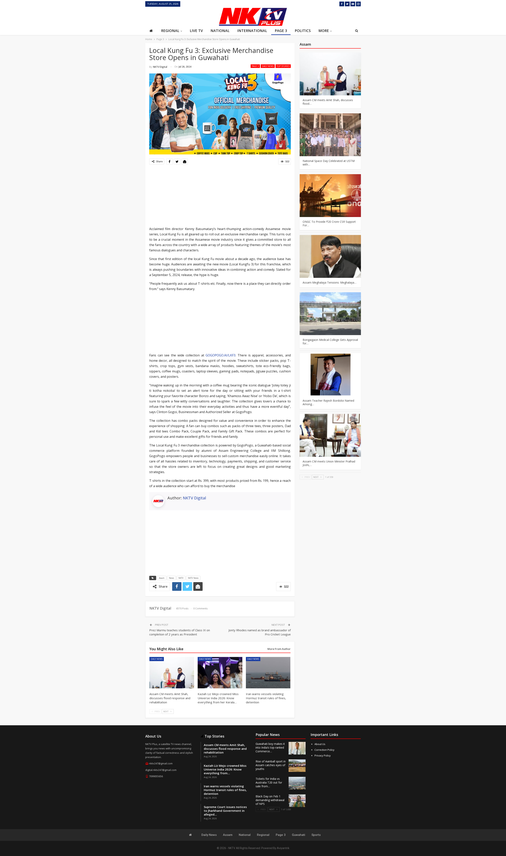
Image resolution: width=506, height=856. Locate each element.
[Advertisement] (180, 16)
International (252, 30)
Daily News (268, 66)
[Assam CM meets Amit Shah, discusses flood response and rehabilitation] (171, 672)
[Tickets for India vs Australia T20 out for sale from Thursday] (297, 783)
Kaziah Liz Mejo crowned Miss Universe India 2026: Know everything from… (225, 769)
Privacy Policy (322, 755)
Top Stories (283, 66)
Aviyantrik (283, 848)
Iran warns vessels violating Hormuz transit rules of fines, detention (225, 790)
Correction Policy (324, 750)
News (171, 578)
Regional (170, 30)
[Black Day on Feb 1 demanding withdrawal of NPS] (297, 800)
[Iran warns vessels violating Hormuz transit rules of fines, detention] (268, 672)
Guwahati (298, 835)
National (220, 30)
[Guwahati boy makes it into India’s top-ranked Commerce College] (297, 748)
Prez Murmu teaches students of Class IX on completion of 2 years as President (179, 632)
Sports (316, 835)
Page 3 (281, 30)
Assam (161, 578)
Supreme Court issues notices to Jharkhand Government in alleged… (225, 810)
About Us (319, 744)
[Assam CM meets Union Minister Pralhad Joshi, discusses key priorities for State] (330, 435)
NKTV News (193, 578)
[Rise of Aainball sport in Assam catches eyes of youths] (297, 765)
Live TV (196, 30)
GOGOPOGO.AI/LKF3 (220, 355)
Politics (303, 30)
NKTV (180, 578)
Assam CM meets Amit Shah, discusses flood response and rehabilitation (225, 748)
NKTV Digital (194, 498)
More (323, 30)
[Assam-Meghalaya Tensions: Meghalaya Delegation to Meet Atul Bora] (330, 256)
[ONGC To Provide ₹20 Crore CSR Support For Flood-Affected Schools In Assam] (330, 195)
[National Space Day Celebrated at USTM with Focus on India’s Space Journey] (330, 134)
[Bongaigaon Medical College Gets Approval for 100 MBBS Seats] (330, 313)
